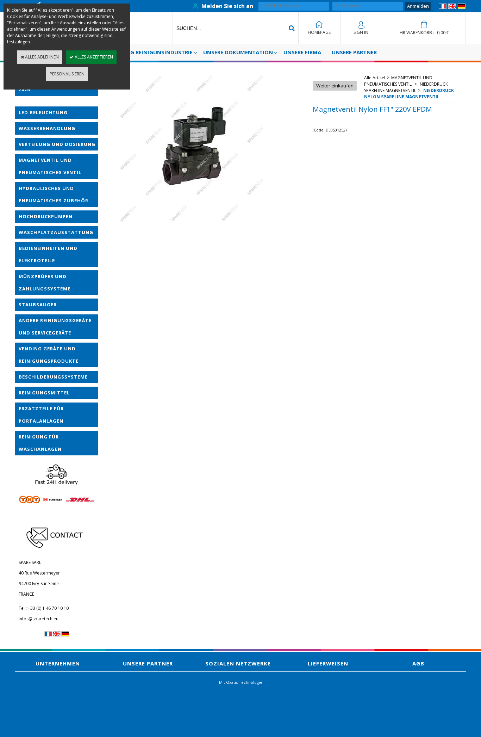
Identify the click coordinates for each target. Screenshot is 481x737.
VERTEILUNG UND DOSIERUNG (57, 144)
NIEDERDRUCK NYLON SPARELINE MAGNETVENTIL (409, 93)
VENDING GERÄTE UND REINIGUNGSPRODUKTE (49, 354)
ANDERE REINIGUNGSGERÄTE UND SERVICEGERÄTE (55, 326)
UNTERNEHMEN (58, 663)
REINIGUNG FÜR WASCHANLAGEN (40, 443)
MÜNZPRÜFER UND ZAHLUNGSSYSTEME (44, 282)
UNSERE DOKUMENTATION (238, 52)
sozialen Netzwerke (238, 663)
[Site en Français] (442, 7)
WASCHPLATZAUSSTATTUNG (56, 232)
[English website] (452, 7)
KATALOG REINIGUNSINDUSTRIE (151, 52)
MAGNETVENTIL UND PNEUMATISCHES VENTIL (50, 166)
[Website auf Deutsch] (462, 7)
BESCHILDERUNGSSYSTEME (53, 377)
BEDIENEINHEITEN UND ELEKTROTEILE (48, 254)
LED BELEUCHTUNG (43, 112)
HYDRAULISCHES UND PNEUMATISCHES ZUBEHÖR (53, 194)
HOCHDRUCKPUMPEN (46, 216)
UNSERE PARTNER (354, 52)
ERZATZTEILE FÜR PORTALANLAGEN (41, 414)
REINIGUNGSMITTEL (44, 392)
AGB (418, 663)
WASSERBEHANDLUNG (47, 128)
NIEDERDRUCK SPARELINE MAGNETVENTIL (406, 87)
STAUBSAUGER (38, 304)
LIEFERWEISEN (328, 663)
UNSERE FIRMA (302, 52)
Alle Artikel (374, 78)
